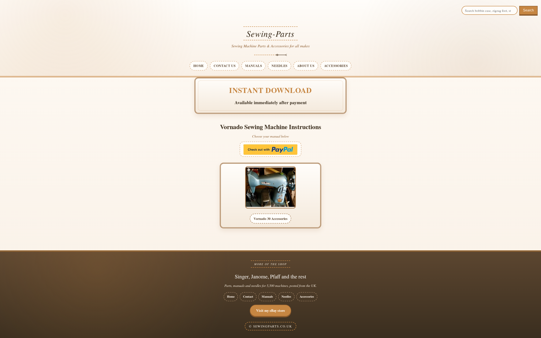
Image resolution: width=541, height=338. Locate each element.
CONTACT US (224, 65)
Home (231, 296)
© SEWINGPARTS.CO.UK (270, 326)
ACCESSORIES (336, 65)
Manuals (267, 296)
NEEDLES (279, 65)
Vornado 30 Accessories (270, 218)
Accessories (307, 296)
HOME (198, 65)
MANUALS (253, 65)
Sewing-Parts (270, 33)
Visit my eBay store (270, 310)
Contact (248, 296)
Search (528, 10)
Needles (286, 296)
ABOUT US (305, 65)
